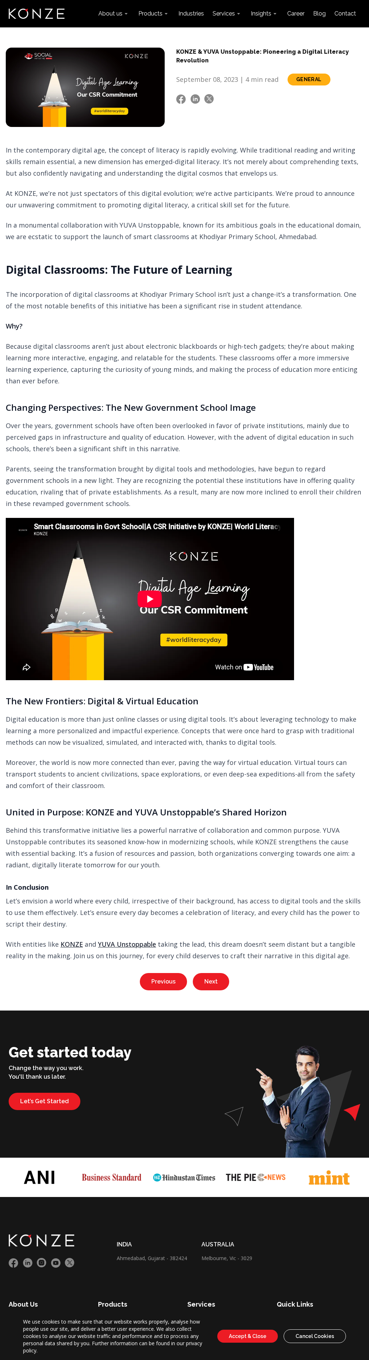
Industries (191, 13)
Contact (345, 13)
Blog (319, 13)
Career (295, 13)
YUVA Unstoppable (127, 944)
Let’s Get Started (44, 1101)
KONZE (72, 944)
